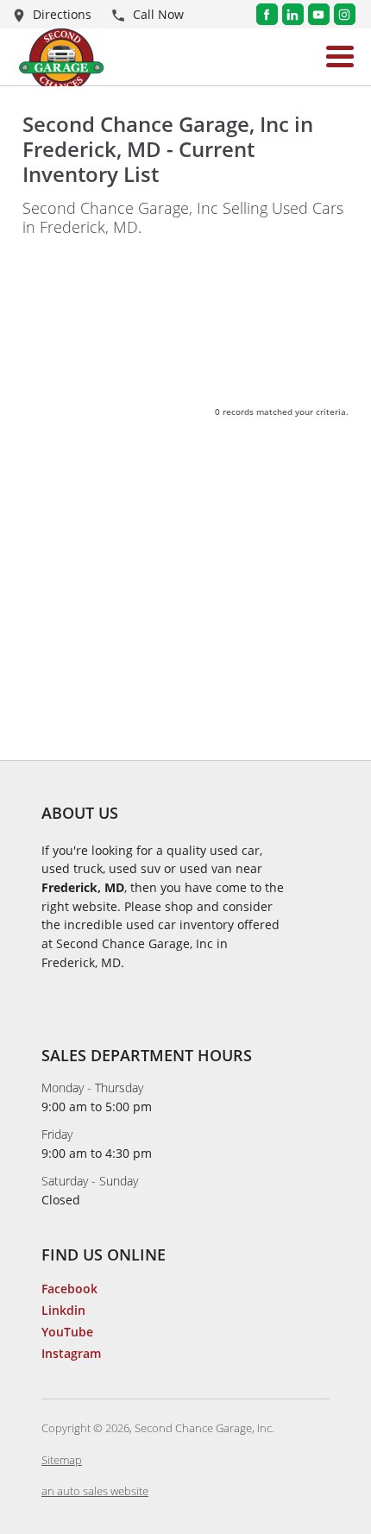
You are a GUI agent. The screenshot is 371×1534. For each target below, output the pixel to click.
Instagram (71, 1353)
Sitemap (61, 1460)
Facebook (69, 1288)
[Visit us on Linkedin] (293, 14)
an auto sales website (94, 1491)
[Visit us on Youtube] (319, 14)
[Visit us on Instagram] (344, 14)
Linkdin (63, 1310)
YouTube (67, 1331)
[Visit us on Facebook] (267, 14)
